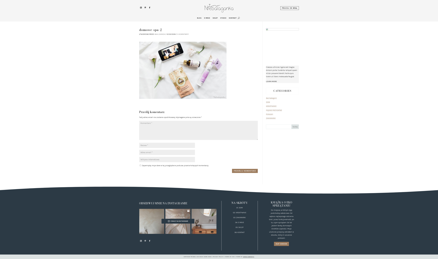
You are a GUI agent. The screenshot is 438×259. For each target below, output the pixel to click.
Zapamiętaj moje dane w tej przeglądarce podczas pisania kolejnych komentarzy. (175, 165)
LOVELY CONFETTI (248, 256)
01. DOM (239, 208)
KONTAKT (241, 232)
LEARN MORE (271, 81)
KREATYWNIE (271, 106)
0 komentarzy (183, 34)
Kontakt (233, 18)
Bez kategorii (271, 98)
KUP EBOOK (281, 244)
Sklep (215, 18)
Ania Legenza (160, 34)
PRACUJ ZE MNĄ (289, 8)
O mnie (207, 18)
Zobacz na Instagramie (179, 221)
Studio (223, 18)
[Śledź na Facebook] (149, 7)
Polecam (269, 114)
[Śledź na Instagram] (141, 7)
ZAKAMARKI (271, 118)
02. (234, 212)
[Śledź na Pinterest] (145, 7)
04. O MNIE (239, 222)
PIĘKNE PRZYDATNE (274, 110)
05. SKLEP (240, 227)
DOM (268, 102)
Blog (199, 18)
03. (234, 217)
